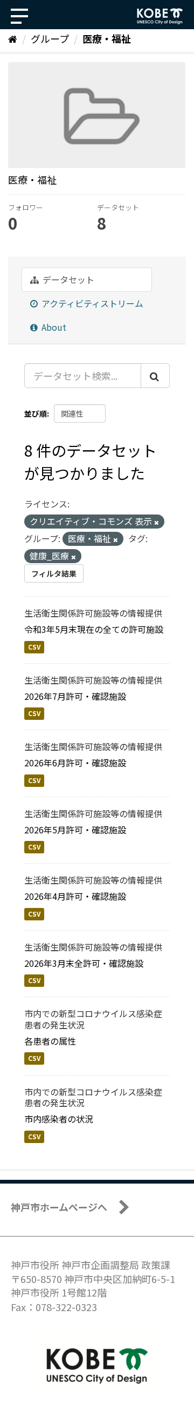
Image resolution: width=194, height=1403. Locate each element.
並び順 (35, 413)
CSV (34, 646)
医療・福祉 (106, 38)
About (52, 326)
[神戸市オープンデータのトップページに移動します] (160, 16)
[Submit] (155, 375)
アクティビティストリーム (91, 303)
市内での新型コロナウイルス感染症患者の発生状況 (93, 1019)
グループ (50, 38)
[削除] (156, 522)
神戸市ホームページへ (59, 1207)
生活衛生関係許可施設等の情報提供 (93, 612)
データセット (67, 279)
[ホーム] (12, 38)
